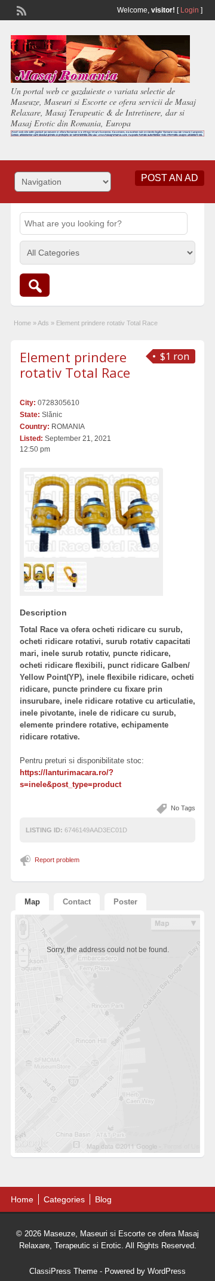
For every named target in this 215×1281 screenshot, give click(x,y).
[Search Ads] (35, 285)
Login (189, 10)
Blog (103, 1199)
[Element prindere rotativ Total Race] (91, 515)
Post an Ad (169, 178)
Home (22, 323)
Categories (64, 1199)
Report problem (57, 859)
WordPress (167, 1271)
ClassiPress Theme (63, 1271)
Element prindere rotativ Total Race (75, 364)
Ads (43, 323)
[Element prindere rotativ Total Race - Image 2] (73, 577)
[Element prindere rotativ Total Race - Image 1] (40, 577)
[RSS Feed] (20, 9)
